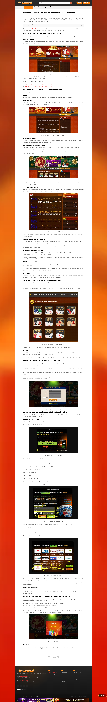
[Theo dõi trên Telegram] (27, 686)
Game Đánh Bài (28, 7)
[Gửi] (71, 3)
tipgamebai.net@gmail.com (24, 680)
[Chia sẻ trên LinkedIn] (58, 657)
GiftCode (80, 7)
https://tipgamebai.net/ (24, 676)
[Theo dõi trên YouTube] (24, 686)
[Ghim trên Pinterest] (56, 657)
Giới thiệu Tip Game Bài (53, 672)
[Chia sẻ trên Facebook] (49, 657)
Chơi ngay (102, 696)
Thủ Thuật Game (73, 7)
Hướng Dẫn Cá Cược (62, 7)
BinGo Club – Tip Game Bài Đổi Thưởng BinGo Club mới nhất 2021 (38, 86)
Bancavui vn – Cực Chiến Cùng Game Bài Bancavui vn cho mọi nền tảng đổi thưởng (42, 84)
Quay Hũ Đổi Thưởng (50, 7)
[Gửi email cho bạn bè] (54, 657)
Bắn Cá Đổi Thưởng (38, 7)
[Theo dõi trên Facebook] (18, 686)
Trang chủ (20, 7)
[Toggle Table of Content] (81, 25)
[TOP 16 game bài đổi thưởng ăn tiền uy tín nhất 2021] (24, 2)
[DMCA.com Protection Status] (21, 689)
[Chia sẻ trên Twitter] (51, 657)
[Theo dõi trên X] (21, 686)
